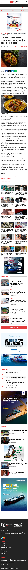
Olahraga (6, 33)
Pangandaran (4, 560)
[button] (2, 2)
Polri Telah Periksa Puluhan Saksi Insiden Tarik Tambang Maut (21, 242)
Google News (16, 177)
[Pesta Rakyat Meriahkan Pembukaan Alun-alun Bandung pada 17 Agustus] (5, 433)
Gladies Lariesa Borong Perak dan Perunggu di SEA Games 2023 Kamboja (21, 230)
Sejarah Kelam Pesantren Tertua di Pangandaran (7, 193)
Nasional (7, 5)
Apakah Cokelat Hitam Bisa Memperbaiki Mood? (7, 217)
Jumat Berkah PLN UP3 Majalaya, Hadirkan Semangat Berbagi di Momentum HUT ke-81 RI (17, 283)
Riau (6, 559)
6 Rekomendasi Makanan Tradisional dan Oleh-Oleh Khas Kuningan (7, 230)
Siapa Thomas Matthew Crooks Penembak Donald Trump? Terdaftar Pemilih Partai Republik (16, 379)
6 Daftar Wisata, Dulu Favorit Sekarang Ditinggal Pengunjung (15, 386)
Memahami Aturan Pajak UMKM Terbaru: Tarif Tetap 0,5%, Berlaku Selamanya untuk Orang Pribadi (18, 302)
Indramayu (23, 560)
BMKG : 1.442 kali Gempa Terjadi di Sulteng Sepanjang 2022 (6, 242)
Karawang (10, 560)
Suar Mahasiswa (5, 10)
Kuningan (10, 559)
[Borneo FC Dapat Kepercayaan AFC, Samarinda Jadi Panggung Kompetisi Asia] (5, 310)
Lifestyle (25, 5)
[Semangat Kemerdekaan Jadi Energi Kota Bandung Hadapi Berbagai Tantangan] (5, 440)
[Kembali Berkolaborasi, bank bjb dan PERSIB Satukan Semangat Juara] (5, 465)
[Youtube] (7, 564)
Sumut (18, 560)
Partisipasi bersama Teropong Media (14, 8)
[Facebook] (4, 564)
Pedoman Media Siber (6, 547)
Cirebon (2, 562)
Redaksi (2, 549)
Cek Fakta (20, 10)
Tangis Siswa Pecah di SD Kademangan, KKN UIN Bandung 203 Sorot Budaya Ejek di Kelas (17, 320)
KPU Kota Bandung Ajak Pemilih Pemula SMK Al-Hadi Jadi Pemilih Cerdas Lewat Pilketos (17, 292)
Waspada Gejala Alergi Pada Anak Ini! (20, 254)
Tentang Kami (4, 543)
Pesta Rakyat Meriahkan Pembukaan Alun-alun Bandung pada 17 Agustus (18, 431)
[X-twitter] (6, 564)
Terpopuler (5, 369)
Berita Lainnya (14, 327)
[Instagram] (2, 564)
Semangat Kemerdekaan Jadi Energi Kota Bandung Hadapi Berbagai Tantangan (18, 439)
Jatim (14, 560)
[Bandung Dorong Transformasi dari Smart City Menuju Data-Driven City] (5, 473)
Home (2, 5)
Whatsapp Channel (6, 178)
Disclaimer (3, 553)
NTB (6, 562)
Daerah (12, 5)
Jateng (14, 559)
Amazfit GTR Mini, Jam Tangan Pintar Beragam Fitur (20, 205)
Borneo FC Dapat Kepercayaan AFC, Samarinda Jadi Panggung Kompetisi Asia (17, 311)
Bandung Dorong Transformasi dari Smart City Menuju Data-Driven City (18, 471)
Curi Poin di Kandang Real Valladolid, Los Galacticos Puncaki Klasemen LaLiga (21, 193)
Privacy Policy (4, 545)
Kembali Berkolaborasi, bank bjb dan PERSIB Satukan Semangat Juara (18, 464)
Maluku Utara (11, 562)
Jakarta (2, 559)
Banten (18, 559)
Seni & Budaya (13, 10)
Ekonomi (20, 5)
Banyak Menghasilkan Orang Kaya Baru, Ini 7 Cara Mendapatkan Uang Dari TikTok (21, 218)
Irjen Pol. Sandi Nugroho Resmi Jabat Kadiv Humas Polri (7, 254)
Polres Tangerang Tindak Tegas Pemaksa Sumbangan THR (7, 205)
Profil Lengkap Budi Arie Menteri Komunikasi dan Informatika (13, 371)
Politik (15, 5)
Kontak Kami (4, 551)
